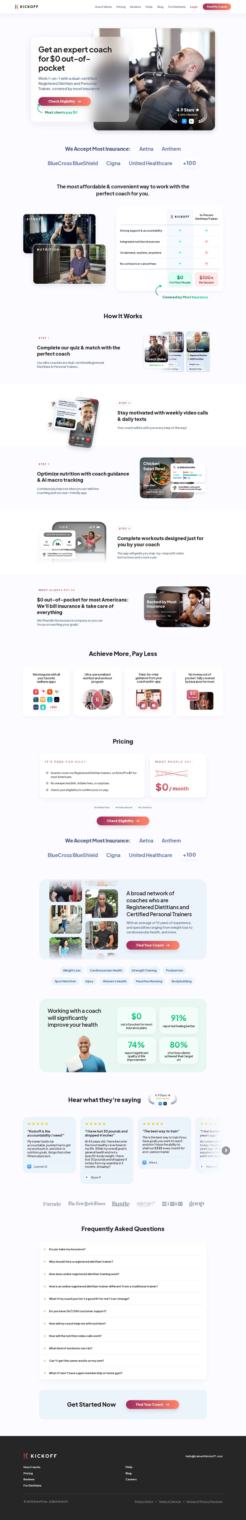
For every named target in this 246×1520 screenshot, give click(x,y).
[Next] (226, 1150)
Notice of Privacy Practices (205, 1501)
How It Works (103, 6)
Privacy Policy (144, 1501)
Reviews (135, 6)
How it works (31, 1467)
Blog (160, 6)
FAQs (149, 6)
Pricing (121, 6)
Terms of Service (170, 1501)
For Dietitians (177, 6)
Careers (131, 1479)
